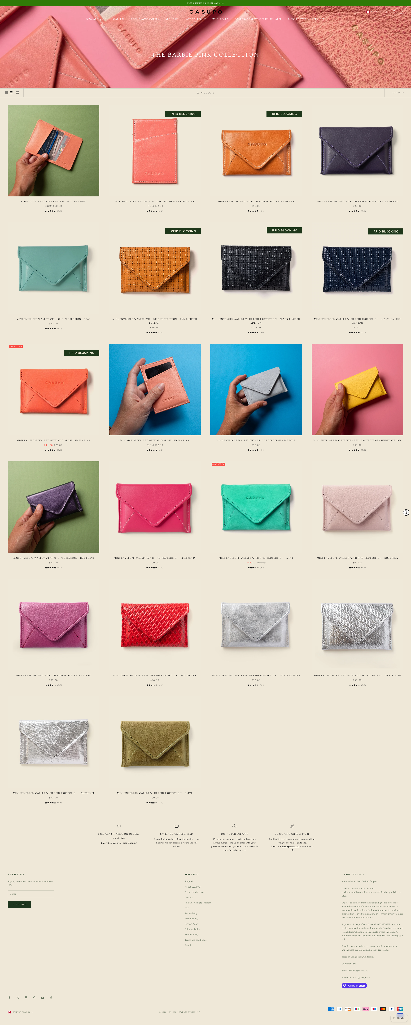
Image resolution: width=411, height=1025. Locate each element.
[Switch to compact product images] (17, 93)
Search (188, 945)
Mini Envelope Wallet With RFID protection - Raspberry (155, 558)
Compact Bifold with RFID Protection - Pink (53, 201)
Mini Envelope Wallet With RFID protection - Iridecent (54, 558)
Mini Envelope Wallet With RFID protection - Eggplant (357, 201)
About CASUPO (193, 887)
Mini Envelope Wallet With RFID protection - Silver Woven (357, 675)
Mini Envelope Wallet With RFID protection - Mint (256, 558)
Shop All (189, 881)
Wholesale (220, 19)
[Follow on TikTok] (51, 997)
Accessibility (191, 913)
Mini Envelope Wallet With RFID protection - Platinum (53, 793)
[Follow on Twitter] (17, 997)
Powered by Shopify (189, 1012)
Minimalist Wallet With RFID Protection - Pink (154, 440)
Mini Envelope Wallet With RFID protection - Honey (256, 201)
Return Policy (191, 918)
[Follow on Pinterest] (34, 997)
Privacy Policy (191, 924)
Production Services (194, 892)
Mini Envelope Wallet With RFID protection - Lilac (53, 675)
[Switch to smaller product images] (11, 93)
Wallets (119, 19)
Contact (189, 897)
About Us (171, 19)
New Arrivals (96, 19)
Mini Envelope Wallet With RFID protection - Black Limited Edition (256, 321)
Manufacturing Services (306, 19)
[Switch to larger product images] (6, 93)
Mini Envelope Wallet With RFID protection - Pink (53, 440)
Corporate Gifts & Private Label (258, 19)
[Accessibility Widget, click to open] (406, 512)
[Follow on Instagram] (26, 997)
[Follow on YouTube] (42, 997)
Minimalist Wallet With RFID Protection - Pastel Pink (154, 201)
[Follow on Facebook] (9, 997)
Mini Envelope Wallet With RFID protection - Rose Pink (357, 558)
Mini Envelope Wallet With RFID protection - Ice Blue (256, 440)
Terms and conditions (195, 940)
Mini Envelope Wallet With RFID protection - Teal (54, 319)
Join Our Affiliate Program (198, 903)
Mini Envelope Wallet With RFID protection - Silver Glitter (256, 675)
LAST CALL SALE (195, 19)
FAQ (187, 908)
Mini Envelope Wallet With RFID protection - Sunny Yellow (357, 440)
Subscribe (19, 904)
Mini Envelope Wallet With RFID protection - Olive (155, 793)
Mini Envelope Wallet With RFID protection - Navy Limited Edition (357, 321)
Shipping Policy (192, 929)
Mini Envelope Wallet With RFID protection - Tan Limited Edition (154, 321)
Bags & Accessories (145, 19)
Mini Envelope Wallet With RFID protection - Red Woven (155, 675)
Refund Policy (192, 934)
